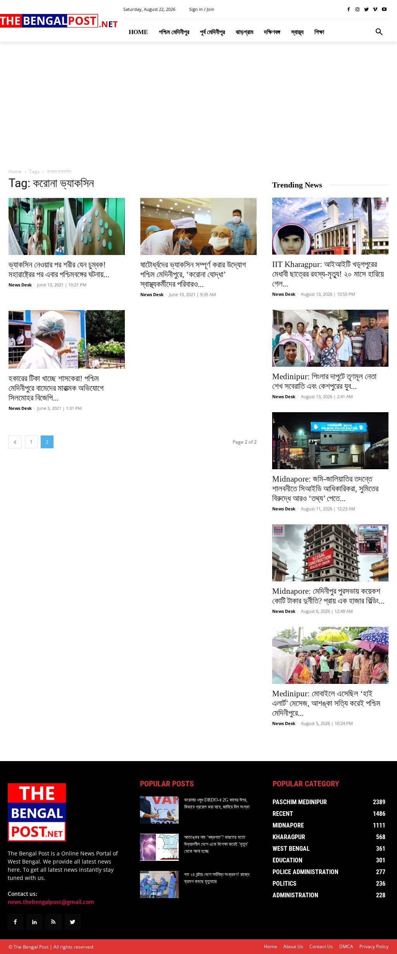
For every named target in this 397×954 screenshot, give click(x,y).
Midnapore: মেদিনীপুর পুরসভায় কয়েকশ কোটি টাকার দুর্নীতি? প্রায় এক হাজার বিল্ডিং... (328, 595)
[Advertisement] (198, 105)
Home (15, 171)
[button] (379, 32)
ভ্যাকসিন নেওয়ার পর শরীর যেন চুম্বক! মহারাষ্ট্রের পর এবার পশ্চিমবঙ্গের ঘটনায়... (59, 269)
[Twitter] (366, 9)
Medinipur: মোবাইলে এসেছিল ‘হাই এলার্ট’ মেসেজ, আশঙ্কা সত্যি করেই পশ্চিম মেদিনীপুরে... (326, 703)
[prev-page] (15, 441)
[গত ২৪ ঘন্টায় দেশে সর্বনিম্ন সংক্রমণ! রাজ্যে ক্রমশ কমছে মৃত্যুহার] (159, 884)
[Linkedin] (34, 922)
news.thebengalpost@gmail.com (51, 901)
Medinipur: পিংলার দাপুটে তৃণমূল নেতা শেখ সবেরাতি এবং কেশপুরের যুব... (324, 381)
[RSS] (53, 922)
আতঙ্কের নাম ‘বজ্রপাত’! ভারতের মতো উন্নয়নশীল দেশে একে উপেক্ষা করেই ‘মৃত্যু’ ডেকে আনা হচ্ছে (216, 844)
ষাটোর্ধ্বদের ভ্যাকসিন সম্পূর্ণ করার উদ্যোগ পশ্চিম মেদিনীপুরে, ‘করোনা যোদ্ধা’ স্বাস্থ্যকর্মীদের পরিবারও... (193, 274)
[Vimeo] (375, 9)
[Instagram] (357, 9)
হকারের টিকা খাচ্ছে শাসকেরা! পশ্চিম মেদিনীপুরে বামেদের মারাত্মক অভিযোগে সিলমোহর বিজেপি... (56, 388)
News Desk (20, 285)
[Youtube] (384, 9)
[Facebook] (348, 9)
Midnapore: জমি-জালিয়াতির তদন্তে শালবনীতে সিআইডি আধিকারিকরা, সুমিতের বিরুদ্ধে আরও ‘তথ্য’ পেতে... (325, 488)
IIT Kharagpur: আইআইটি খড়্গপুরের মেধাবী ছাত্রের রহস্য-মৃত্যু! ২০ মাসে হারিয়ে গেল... (328, 274)
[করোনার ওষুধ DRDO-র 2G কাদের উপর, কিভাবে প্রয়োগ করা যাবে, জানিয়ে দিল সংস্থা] (159, 810)
